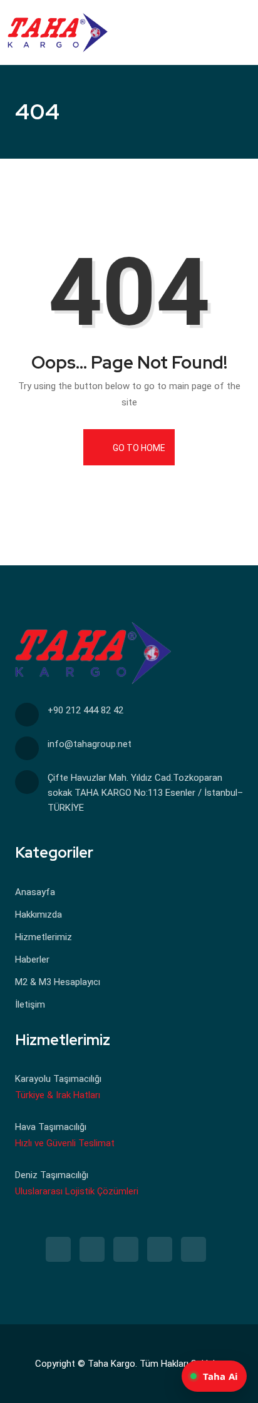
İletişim (30, 1004)
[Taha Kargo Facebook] (58, 1249)
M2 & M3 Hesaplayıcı (57, 982)
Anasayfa (35, 892)
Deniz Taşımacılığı (51, 1175)
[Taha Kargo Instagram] (92, 1249)
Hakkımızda (38, 914)
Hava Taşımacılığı (50, 1127)
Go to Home (138, 448)
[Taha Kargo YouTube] (193, 1249)
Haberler (32, 959)
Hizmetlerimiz (43, 937)
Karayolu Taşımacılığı (58, 1078)
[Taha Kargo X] (125, 1249)
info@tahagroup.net (90, 744)
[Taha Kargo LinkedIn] (159, 1249)
